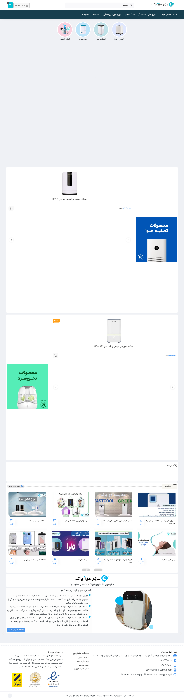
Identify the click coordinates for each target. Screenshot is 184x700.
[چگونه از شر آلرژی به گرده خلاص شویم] (70, 504)
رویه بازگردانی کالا (83, 661)
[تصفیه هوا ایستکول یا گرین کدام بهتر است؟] (114, 504)
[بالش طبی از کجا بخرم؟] (157, 543)
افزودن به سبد (55, 355)
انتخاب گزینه (11, 208)
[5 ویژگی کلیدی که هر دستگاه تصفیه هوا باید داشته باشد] (157, 504)
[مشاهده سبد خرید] (10, 5)
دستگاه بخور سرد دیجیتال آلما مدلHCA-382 (114, 346)
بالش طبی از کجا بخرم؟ (167, 559)
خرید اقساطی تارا (83, 559)
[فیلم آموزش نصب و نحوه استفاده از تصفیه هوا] (114, 543)
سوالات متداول (83, 657)
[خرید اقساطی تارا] (70, 543)
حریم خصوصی (84, 665)
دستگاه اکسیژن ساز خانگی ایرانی (35, 559)
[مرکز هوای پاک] (163, 5)
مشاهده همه (14, 486)
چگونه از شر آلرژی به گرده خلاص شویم (76, 520)
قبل (87, 570)
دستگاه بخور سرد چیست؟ (37, 520)
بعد (97, 570)
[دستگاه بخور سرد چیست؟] (27, 504)
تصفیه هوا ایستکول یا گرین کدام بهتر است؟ (117, 520)
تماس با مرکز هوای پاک (80, 668)
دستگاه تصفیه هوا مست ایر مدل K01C (69, 199)
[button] (89, 76)
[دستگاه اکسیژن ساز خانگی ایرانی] (27, 543)
